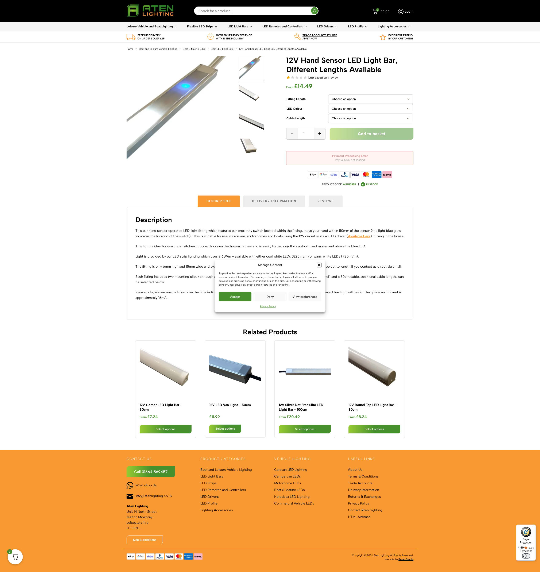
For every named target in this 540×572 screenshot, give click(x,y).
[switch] (526, 556)
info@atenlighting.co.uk (153, 496)
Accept (235, 296)
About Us (355, 470)
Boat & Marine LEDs (194, 48)
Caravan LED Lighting (290, 470)
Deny (270, 296)
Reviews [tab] (325, 201)
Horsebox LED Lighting (292, 497)
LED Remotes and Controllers (282, 26)
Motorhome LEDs (287, 483)
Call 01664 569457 (150, 471)
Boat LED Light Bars (222, 48)
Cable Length (295, 118)
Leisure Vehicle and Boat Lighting (150, 26)
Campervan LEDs (287, 476)
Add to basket (371, 133)
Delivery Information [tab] (274, 201)
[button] (319, 265)
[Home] (150, 11)
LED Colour (294, 109)
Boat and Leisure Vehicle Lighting (158, 48)
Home (130, 48)
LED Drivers (325, 26)
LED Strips (208, 483)
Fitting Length (296, 99)
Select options (165, 429)
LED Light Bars (238, 26)
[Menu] (533, 527)
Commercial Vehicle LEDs (294, 503)
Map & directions (144, 540)
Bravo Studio (405, 559)
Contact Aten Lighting (365, 510)
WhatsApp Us (146, 485)
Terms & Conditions (363, 476)
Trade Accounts (360, 483)
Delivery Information (363, 490)
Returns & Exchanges (364, 497)
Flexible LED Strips (200, 26)
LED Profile (355, 26)
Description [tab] (219, 201)
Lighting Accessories (392, 26)
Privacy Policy (268, 306)
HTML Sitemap (359, 517)
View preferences (305, 296)
